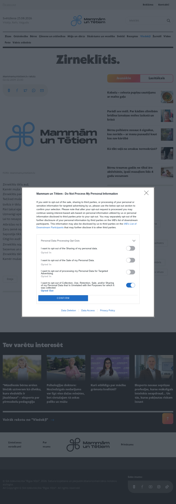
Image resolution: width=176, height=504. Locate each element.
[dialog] (88, 252)
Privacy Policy (107, 310)
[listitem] (88, 241)
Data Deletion (68, 310)
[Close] (147, 194)
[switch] (130, 248)
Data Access (88, 310)
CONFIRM (63, 298)
